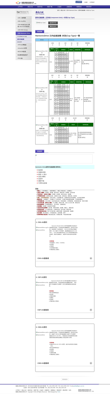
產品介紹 (30, 6)
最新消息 (40, 6)
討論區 (59, 6)
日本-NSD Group (23, 30)
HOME (86, 2)
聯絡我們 (88, 6)
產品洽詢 (53, 26)
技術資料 (19, 42)
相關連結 (79, 6)
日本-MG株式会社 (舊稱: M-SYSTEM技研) (24, 25)
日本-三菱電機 (22, 18)
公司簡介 (20, 6)
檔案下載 (49, 6)
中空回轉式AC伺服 (22, 36)
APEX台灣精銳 (22, 44)
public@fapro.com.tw (78, 386)
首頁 (58, 10)
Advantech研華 (22, 48)
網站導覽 (65, 390)
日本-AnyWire (22, 21)
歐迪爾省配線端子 (23, 55)
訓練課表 (69, 6)
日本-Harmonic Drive (24, 33)
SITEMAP (92, 2)
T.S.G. (58, 391)
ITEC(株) (20, 58)
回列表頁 (64, 379)
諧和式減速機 (20, 39)
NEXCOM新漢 (22, 51)
